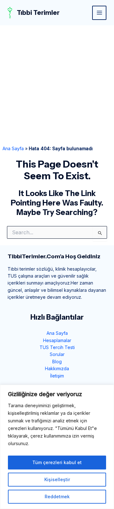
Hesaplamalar (57, 340)
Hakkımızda (57, 368)
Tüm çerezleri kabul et (57, 462)
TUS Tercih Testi (57, 347)
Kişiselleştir (57, 479)
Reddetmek (57, 496)
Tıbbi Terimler (38, 12)
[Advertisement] (57, 85)
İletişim (57, 375)
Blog (57, 361)
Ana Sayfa (13, 148)
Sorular (57, 354)
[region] (57, 447)
